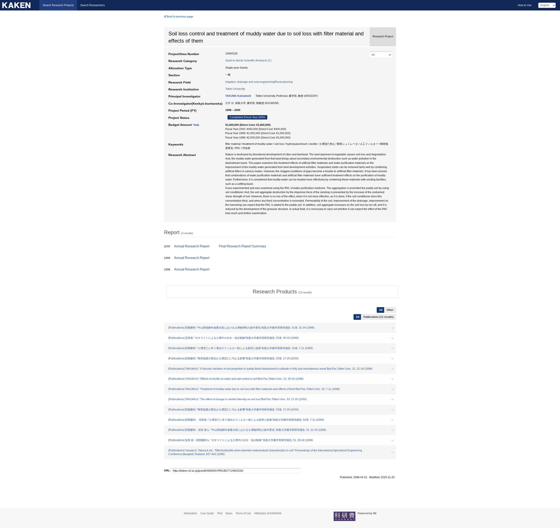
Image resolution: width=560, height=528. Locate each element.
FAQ (219, 513)
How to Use (525, 5)
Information (190, 513)
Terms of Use (243, 513)
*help (196, 124)
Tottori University (235, 88)
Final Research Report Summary (242, 246)
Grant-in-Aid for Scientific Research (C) (248, 60)
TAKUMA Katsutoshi (238, 95)
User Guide (207, 513)
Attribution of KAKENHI (267, 513)
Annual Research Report (191, 246)
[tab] (282, 292)
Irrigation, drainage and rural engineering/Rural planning (259, 81)
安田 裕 (229, 103)
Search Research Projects (58, 5)
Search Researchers (92, 5)
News (229, 513)
